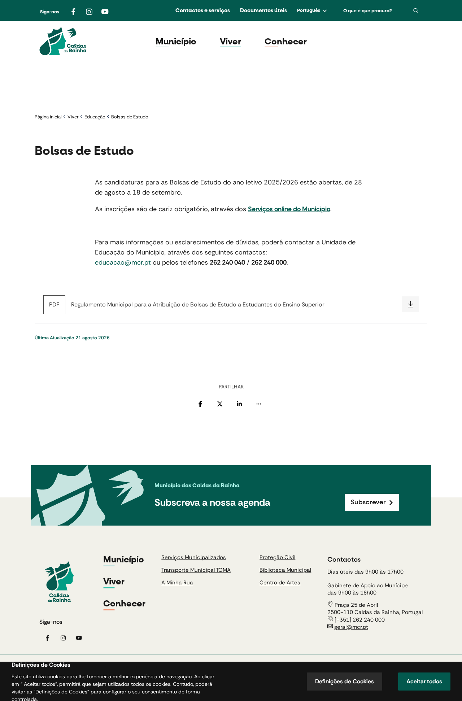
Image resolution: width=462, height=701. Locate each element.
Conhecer (286, 41)
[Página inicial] (59, 582)
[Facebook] (73, 11)
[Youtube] (105, 11)
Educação (94, 117)
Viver (230, 41)
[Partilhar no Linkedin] (239, 404)
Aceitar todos (424, 681)
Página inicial (48, 117)
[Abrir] (416, 11)
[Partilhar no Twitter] (220, 404)
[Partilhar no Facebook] (200, 404)
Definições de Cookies (344, 681)
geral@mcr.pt (351, 627)
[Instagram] (89, 11)
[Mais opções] (258, 404)
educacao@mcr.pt (123, 262)
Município (176, 41)
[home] (63, 42)
